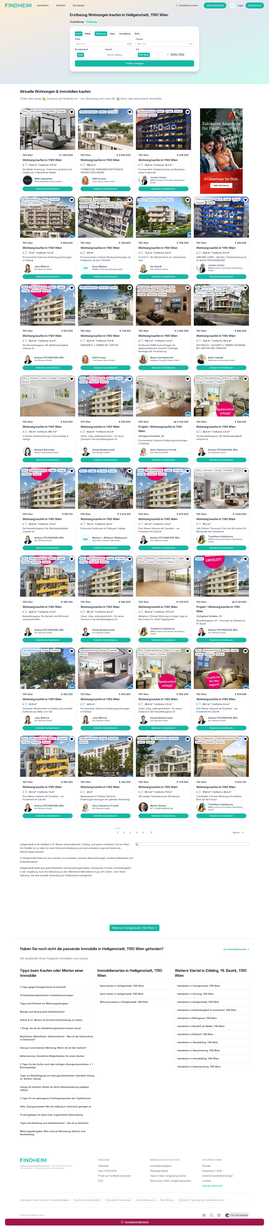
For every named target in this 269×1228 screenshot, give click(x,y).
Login (241, 5)
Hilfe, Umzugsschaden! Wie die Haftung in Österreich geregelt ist (55, 1106)
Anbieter (60, 5)
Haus (112, 33)
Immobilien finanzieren (118, 1200)
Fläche (139, 39)
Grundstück (125, 33)
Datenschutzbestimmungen (217, 1175)
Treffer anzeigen (134, 63)
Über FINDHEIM (107, 1170)
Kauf (78, 33)
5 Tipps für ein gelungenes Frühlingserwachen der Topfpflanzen (55, 1098)
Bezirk (108, 49)
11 (151, 832)
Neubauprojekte (159, 1170)
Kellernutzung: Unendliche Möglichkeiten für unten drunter (52, 1056)
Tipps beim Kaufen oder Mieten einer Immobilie (51, 973)
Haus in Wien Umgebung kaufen (168, 1175)
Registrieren (254, 5)
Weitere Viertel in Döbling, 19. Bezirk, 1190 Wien (211, 973)
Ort (137, 49)
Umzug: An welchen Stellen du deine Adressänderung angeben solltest (54, 1088)
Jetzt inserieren (215, 5)
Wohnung (101, 33)
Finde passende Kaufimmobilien (35, 1166)
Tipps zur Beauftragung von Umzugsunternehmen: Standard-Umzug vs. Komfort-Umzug (57, 1077)
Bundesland (81, 49)
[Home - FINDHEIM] (18, 5)
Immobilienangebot (160, 1165)
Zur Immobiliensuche (236, 949)
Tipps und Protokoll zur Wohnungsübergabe (44, 1003)
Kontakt (206, 1165)
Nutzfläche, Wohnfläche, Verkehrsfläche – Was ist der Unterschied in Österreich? (56, 1038)
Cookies (206, 1180)
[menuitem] (225, 1181)
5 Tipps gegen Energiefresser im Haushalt (43, 987)
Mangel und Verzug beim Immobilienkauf (42, 1011)
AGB (219, 1170)
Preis (77, 39)
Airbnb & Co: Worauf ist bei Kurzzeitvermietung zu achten (51, 1020)
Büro (137, 33)
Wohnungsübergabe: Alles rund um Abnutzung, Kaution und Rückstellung (52, 1133)
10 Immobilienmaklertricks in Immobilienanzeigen (46, 995)
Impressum (208, 1170)
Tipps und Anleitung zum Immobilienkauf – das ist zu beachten (54, 1123)
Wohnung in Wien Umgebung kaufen (170, 1180)
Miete (88, 33)
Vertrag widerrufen (212, 1185)
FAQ (100, 1180)
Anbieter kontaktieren (47, 188)
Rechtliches (166, 1200)
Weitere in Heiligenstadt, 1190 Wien (134, 927)
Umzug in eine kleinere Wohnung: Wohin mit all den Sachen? (53, 1047)
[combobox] (89, 55)
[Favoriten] (232, 5)
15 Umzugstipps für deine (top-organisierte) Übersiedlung (51, 1114)
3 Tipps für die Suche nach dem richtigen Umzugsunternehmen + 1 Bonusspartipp (56, 1066)
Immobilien (43, 5)
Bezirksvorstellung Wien (87, 1200)
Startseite (103, 1165)
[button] (26, 129)
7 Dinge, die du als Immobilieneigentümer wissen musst (50, 1028)
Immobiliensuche (145, 1200)
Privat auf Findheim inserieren (114, 1175)
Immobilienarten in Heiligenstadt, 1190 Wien (129, 973)
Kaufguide (78, 5)
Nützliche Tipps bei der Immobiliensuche (201, 1200)
